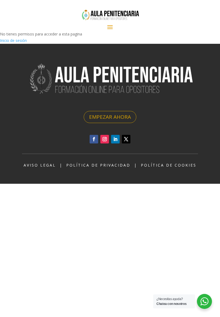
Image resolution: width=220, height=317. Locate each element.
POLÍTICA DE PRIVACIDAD (98, 165)
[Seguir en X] (126, 139)
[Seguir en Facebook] (94, 139)
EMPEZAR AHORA (110, 116)
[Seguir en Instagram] (104, 139)
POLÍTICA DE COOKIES (168, 165)
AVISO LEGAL (40, 165)
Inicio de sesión (13, 40)
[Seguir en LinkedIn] (115, 139)
